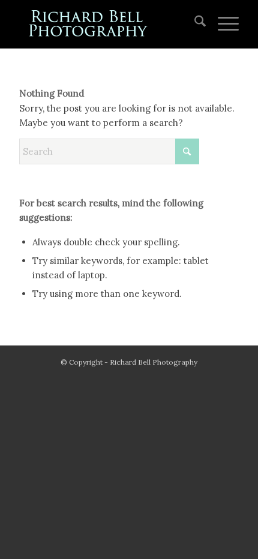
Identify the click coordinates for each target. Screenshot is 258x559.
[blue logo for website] (106, 24)
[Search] (194, 24)
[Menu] (222, 24)
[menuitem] (194, 24)
